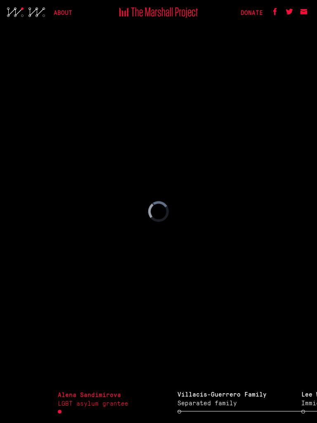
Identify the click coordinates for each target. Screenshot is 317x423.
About (63, 12)
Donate (252, 12)
